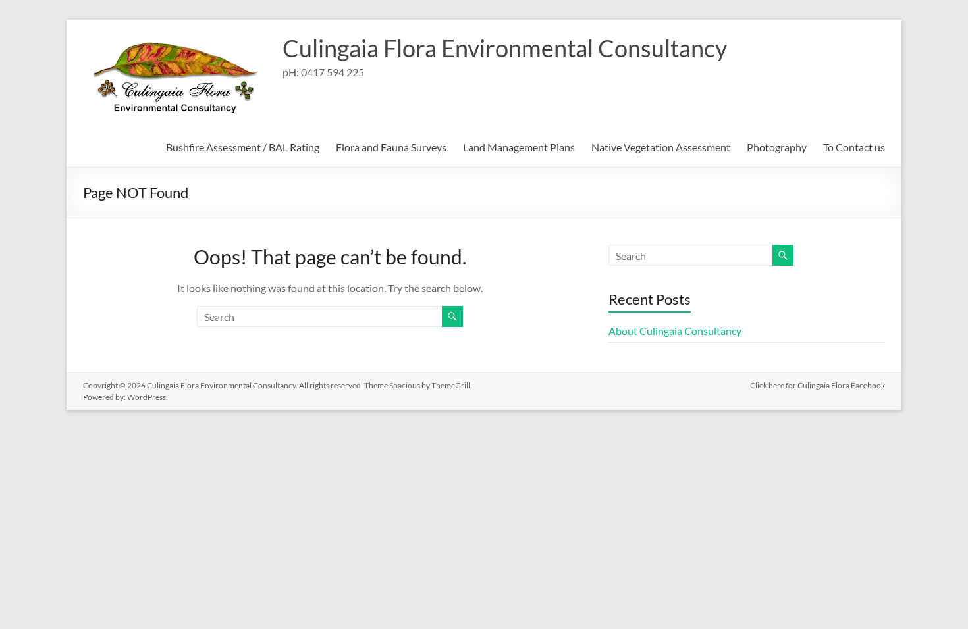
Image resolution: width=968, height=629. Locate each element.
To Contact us (854, 147)
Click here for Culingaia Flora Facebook (817, 385)
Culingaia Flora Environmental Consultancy (504, 48)
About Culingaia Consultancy (674, 330)
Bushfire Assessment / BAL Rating (242, 147)
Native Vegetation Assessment (660, 147)
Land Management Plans (519, 147)
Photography (777, 147)
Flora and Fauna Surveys (391, 147)
